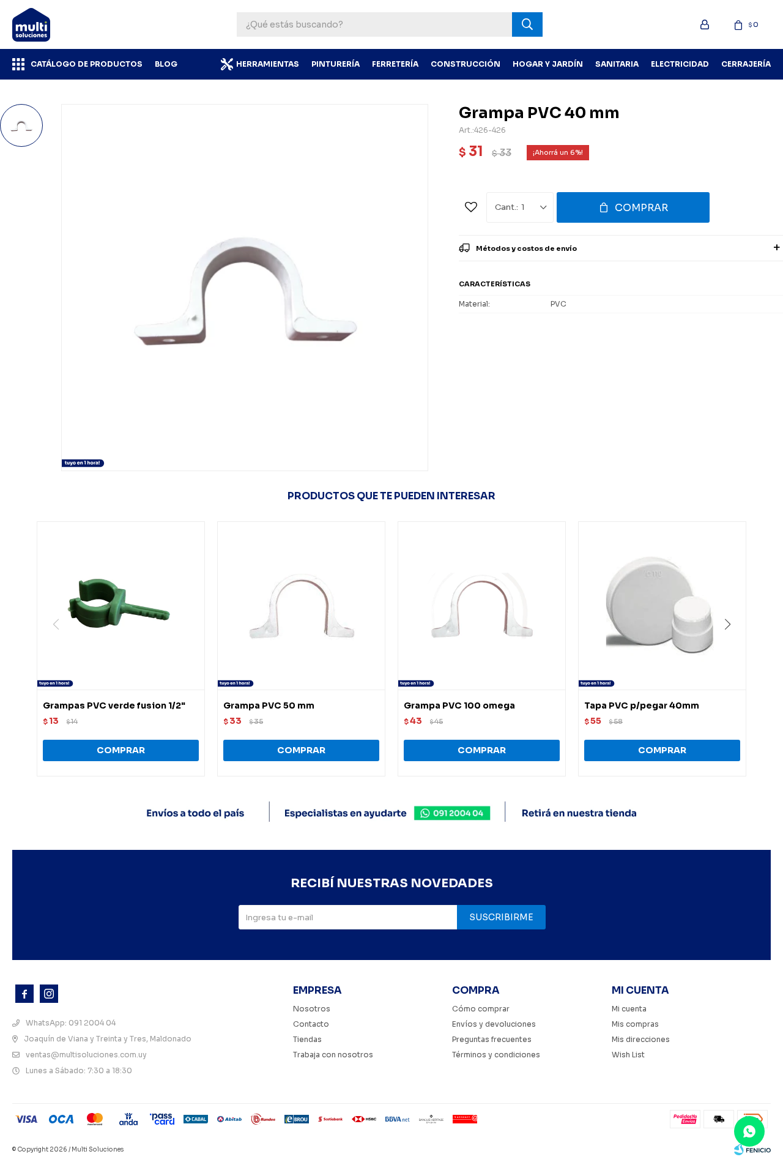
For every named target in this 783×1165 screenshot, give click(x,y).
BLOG (166, 64)
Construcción (465, 64)
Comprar (641, 207)
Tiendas (307, 1039)
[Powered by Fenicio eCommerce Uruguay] (752, 1150)
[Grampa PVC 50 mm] (301, 605)
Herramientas (267, 64)
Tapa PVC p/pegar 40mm (641, 705)
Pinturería (335, 64)
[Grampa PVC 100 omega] (482, 605)
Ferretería (395, 64)
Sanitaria (617, 64)
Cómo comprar (481, 1008)
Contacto (311, 1024)
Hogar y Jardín (548, 64)
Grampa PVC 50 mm (268, 705)
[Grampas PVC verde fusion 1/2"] (121, 605)
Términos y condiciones (496, 1054)
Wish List (628, 1054)
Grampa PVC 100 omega (459, 705)
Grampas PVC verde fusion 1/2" (114, 705)
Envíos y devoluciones (494, 1024)
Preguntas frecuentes (492, 1039)
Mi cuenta (629, 1008)
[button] (732, 649)
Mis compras (635, 1024)
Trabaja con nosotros (333, 1054)
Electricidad (680, 64)
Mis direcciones (641, 1039)
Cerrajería (746, 64)
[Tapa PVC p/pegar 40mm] (662, 605)
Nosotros (311, 1008)
